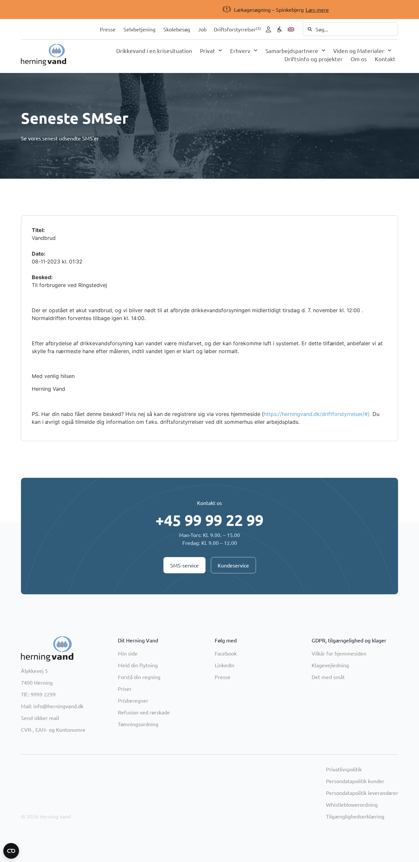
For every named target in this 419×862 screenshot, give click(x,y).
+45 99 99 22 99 (209, 520)
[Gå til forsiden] (43, 54)
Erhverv (240, 50)
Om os (359, 58)
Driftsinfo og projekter (313, 58)
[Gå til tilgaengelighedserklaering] (279, 29)
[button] (198, 9)
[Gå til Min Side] (268, 29)
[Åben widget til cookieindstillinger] (11, 851)
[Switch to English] (291, 29)
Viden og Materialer (358, 50)
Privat (207, 50)
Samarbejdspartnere (291, 50)
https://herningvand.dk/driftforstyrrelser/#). (317, 414)
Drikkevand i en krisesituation (154, 50)
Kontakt (385, 58)
